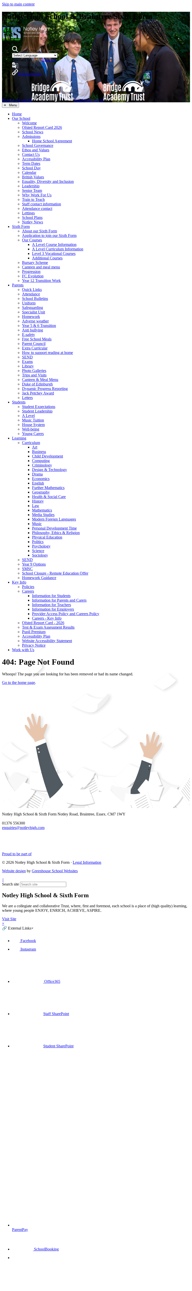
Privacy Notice (34, 645)
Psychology (41, 546)
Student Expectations (38, 406)
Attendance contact (37, 208)
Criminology (42, 465)
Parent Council (34, 343)
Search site (10, 884)
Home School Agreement (52, 141)
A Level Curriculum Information (57, 249)
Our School (21, 118)
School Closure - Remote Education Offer (55, 573)
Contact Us (31, 154)
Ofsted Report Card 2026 (42, 127)
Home (17, 114)
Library (28, 366)
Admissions (31, 136)
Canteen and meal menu (41, 267)
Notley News (32, 222)
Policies (28, 587)
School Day (31, 168)
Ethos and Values (35, 150)
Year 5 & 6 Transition (39, 325)
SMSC (27, 569)
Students (19, 402)
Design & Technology (49, 470)
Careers (28, 591)
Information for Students (51, 596)
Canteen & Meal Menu (40, 379)
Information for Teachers (51, 605)
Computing (41, 461)
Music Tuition (33, 420)
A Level (28, 415)
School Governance (37, 145)
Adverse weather (35, 321)
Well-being (30, 429)
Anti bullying (32, 330)
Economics (41, 479)
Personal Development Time (54, 528)
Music (37, 524)
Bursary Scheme (35, 262)
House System (33, 424)
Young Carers (33, 434)
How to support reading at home (47, 352)
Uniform (29, 303)
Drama (37, 474)
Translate (49, 60)
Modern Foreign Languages (54, 519)
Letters (27, 397)
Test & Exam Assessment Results (48, 627)
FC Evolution (33, 276)
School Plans (32, 217)
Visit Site (9, 919)
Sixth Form (21, 226)
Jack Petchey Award (38, 393)
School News (32, 132)
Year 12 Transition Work (41, 280)
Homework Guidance (39, 578)
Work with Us (23, 650)
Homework (31, 316)
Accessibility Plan (36, 159)
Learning (19, 438)
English (38, 483)
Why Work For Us (37, 195)
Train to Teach (33, 199)
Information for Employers (53, 609)
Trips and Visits (34, 375)
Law (35, 506)
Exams (27, 361)
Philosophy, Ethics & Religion (56, 533)
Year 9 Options (34, 564)
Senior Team (32, 190)
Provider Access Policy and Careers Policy (65, 614)
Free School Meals (37, 339)
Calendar (29, 172)
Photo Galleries (34, 370)
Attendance (31, 294)
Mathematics (42, 510)
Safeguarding (32, 307)
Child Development (47, 456)
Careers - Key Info (47, 618)
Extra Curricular (35, 348)
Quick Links (32, 289)
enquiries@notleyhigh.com (23, 827)
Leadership (31, 186)
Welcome (29, 123)
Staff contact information (41, 204)
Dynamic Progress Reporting (45, 388)
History (38, 501)
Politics (38, 542)
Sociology (40, 555)
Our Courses (32, 240)
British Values (33, 177)
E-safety (28, 334)
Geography (41, 492)
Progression (31, 271)
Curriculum (31, 443)
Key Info (19, 582)
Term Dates (31, 163)
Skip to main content (18, 4)
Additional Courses (47, 258)
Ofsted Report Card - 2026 (43, 623)
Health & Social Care (49, 497)
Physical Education (47, 537)
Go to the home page (18, 682)
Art (34, 447)
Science (38, 551)
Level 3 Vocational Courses (54, 253)
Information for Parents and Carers (59, 600)
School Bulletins (35, 298)
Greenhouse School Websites (55, 871)
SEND (27, 357)
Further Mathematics (48, 488)
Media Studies (43, 515)
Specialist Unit (33, 312)
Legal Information (87, 862)
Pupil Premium (34, 632)
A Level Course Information (54, 244)
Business (39, 452)
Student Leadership (37, 411)
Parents (18, 285)
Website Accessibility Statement (47, 641)
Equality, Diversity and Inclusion (48, 181)
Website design (14, 871)
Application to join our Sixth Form (49, 235)
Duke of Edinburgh (37, 384)
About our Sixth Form (39, 231)
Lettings (28, 213)
